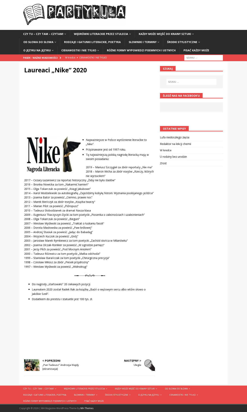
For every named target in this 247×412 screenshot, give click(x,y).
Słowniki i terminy (142, 42)
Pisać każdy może (196, 50)
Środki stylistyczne (182, 42)
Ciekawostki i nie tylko (78, 50)
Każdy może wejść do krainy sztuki (165, 34)
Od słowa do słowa (38, 42)
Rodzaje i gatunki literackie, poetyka (92, 42)
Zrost (163, 163)
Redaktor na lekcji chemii (175, 144)
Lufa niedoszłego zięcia (174, 137)
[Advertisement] (89, 107)
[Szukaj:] (203, 57)
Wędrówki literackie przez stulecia (101, 34)
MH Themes (86, 408)
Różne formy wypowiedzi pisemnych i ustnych (141, 50)
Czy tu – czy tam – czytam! (43, 34)
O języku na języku (37, 50)
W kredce (166, 150)
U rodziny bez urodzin (173, 156)
